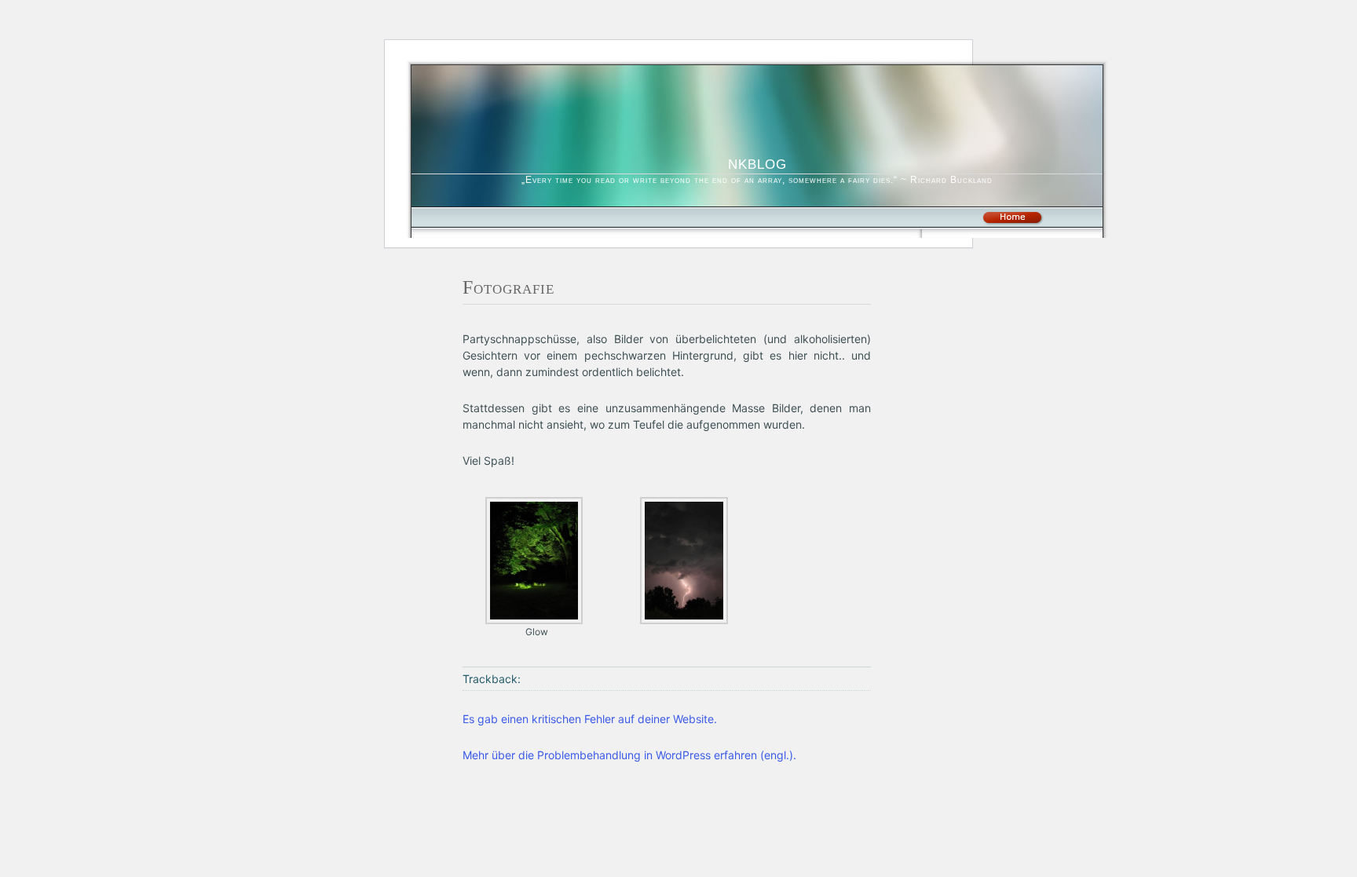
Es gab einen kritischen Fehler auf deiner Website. (590, 718)
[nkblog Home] (1012, 222)
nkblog (757, 162)
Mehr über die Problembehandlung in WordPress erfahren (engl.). (629, 755)
